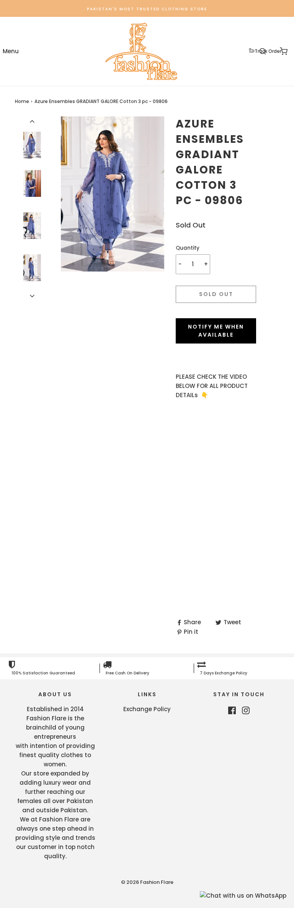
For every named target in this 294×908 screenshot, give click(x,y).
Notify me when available (216, 331)
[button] (32, 121)
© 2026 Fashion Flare (147, 882)
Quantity (187, 248)
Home (22, 101)
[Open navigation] (10, 51)
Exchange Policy (147, 709)
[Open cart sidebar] (283, 51)
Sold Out (216, 294)
